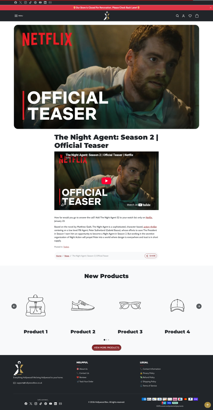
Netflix (149, 217)
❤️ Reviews (81, 377)
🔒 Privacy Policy (147, 373)
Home (58, 255)
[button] (19, 15)
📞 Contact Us (83, 373)
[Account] (183, 15)
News (66, 255)
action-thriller (150, 226)
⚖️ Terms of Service (148, 385)
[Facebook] (15, 2)
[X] (20, 2)
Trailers (66, 247)
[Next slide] (199, 306)
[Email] (50, 2)
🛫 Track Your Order (85, 381)
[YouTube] (40, 2)
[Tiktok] (30, 2)
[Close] (210, 7)
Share (152, 255)
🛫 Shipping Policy (148, 381)
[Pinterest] (35, 2)
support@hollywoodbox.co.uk (29, 382)
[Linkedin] (45, 2)
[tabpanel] (106, 316)
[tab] (104, 340)
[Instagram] (25, 2)
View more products (106, 347)
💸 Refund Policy (147, 377)
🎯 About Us (82, 369)
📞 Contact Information (150, 369)
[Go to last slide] (14, 306)
